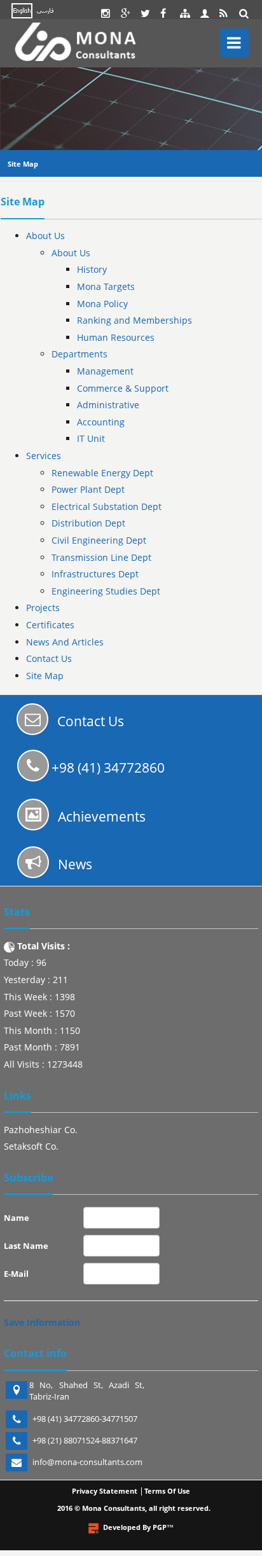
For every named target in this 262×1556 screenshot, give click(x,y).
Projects (43, 608)
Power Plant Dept (88, 489)
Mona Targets (106, 286)
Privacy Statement (104, 1491)
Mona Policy (102, 304)
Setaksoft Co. (31, 1146)
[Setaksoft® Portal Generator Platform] (93, 1528)
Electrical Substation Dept (107, 506)
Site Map (23, 164)
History (92, 269)
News (75, 864)
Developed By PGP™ (138, 1527)
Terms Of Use (167, 1491)
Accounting (101, 422)
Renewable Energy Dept (102, 473)
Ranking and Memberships (134, 320)
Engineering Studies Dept (106, 591)
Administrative (108, 405)
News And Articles (65, 642)
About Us (45, 236)
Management (105, 371)
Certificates (50, 625)
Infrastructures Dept (95, 574)
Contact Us (49, 658)
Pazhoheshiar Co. (41, 1130)
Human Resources (116, 337)
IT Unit (91, 438)
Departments (79, 354)
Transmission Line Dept (101, 557)
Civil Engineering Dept (99, 540)
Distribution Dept (88, 523)
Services (43, 456)
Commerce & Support (123, 388)
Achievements (102, 816)
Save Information (42, 1322)
